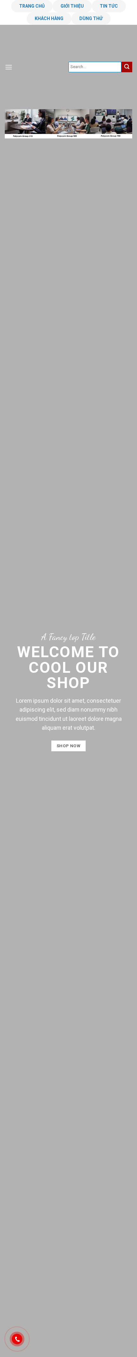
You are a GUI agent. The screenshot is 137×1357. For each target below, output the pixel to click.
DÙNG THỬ (91, 18)
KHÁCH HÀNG (49, 18)
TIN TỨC (109, 6)
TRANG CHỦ (32, 6)
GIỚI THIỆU (72, 6)
